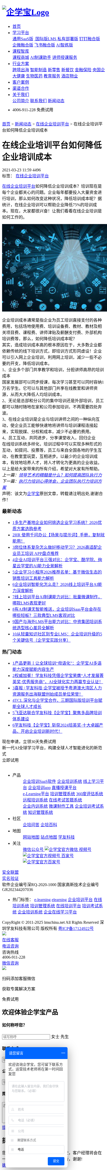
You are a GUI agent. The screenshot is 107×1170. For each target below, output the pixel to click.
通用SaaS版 (22, 39)
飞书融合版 (44, 45)
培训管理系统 (62, 794)
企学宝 (33, 493)
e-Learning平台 (36, 794)
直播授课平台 (64, 787)
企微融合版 (22, 45)
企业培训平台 (80, 899)
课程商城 (20, 57)
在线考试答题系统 (65, 800)
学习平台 (20, 32)
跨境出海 (20, 70)
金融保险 (83, 70)
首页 (16, 26)
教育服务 (52, 76)
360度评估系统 (89, 794)
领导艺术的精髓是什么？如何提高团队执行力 (60, 475)
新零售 (54, 70)
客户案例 (20, 82)
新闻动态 (56, 101)
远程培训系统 (35, 800)
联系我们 (38, 101)
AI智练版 (64, 45)
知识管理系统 (40, 812)
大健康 (18, 76)
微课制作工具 (61, 806)
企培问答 (31, 825)
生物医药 (34, 76)
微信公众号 (34, 849)
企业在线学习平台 (60, 912)
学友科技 (66, 837)
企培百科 (49, 825)
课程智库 (20, 51)
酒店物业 (69, 76)
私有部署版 (67, 39)
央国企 (98, 70)
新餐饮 (67, 70)
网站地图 (31, 837)
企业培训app (39, 787)
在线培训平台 (68, 906)
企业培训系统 (69, 781)
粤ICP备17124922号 (76, 928)
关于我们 (20, 94)
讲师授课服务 (64, 57)
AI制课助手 (40, 57)
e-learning (42, 899)
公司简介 (20, 101)
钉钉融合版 (89, 39)
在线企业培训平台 (52, 124)
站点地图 (49, 837)
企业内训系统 (35, 806)
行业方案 (20, 63)
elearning (59, 899)
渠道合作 (20, 88)
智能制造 (38, 70)
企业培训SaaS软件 (39, 781)
